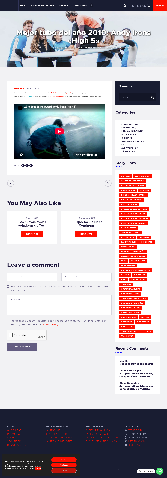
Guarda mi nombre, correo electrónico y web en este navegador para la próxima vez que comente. (59, 288)
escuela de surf (129, 204)
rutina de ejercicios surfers (135, 270)
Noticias (19, 88)
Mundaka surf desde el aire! (136, 363)
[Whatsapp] (159, 471)
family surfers (128, 228)
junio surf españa (130, 233)
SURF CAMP (53, 430)
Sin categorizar (130, 141)
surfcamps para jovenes (133, 298)
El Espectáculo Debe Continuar (86, 223)
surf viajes (127, 327)
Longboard (147, 242)
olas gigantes (138, 261)
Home (41, 47)
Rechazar (64, 465)
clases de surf (142, 176)
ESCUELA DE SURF (57, 434)
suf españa (139, 275)
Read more (32, 234)
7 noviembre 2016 (86, 218)
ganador (69, 93)
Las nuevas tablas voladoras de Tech (32, 223)
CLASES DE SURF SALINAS (101, 441)
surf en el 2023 (128, 317)
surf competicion (130, 313)
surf (123, 280)
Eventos (126, 128)
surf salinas (143, 322)
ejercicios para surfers (133, 195)
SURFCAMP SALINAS (97, 430)
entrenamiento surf (131, 200)
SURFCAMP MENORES (59, 441)
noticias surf (128, 247)
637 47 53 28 (135, 430)
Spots (124, 144)
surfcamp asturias (130, 289)
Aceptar (64, 459)
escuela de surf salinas (133, 223)
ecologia (145, 190)
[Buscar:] (137, 97)
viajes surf (127, 336)
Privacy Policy (50, 324)
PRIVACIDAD (14, 434)
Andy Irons (55, 93)
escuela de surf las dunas (134, 219)
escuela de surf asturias (134, 209)
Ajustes (64, 470)
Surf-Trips (127, 148)
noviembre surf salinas (133, 256)
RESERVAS (134, 445)
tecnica (147, 331)
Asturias (125, 176)
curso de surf (128, 190)
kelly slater (127, 237)
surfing (145, 317)
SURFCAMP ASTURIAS (59, 437)
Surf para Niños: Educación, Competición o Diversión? (136, 375)
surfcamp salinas (130, 294)
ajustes (38, 468)
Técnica (125, 151)
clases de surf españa (132, 181)
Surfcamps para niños (132, 303)
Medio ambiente (130, 131)
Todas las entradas (58, 47)
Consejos (126, 124)
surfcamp (126, 284)
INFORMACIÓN (136, 441)
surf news (126, 322)
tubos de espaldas (57, 96)
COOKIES (12, 437)
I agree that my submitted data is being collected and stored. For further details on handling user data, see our (58, 322)
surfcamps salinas (130, 308)
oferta (125, 138)
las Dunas (144, 237)
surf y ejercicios (130, 331)
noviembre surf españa (133, 251)
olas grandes (128, 266)
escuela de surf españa (133, 214)
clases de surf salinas (132, 186)
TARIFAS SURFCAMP (97, 434)
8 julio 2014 (32, 218)
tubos (37, 93)
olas (123, 261)
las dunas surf (129, 242)
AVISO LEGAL (15, 430)
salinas (125, 275)
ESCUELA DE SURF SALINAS (101, 437)
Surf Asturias (138, 280)
